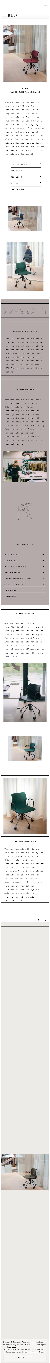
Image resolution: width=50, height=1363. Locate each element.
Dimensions (17, 171)
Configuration (19, 164)
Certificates (18, 189)
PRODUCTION (11, 555)
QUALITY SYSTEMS (13, 584)
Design (14, 183)
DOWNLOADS (16, 177)
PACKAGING (10, 590)
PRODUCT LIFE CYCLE (15, 566)
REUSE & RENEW (12, 572)
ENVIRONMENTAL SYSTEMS (17, 578)
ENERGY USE (10, 561)
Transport (10, 596)
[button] (26, 165)
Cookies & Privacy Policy (33, 1352)
